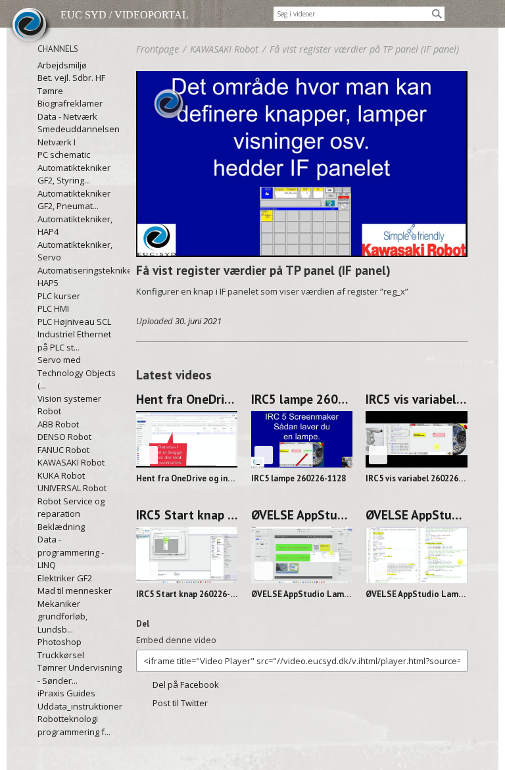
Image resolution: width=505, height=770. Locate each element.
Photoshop (59, 642)
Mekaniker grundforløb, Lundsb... (62, 616)
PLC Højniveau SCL (74, 321)
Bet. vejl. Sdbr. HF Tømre (71, 84)
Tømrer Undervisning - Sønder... (79, 674)
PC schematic (63, 154)
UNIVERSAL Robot (72, 488)
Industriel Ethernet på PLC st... (74, 340)
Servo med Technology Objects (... (76, 372)
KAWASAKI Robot (71, 462)
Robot (49, 411)
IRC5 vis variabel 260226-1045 (417, 399)
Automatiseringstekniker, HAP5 (80, 276)
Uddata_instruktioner (79, 706)
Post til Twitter (180, 703)
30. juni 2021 (198, 321)
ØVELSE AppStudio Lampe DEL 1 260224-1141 (417, 514)
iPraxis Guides (66, 693)
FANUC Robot (63, 450)
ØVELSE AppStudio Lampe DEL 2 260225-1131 (302, 514)
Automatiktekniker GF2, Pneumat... (73, 199)
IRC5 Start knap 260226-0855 (187, 514)
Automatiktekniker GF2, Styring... (73, 174)
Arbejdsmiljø (62, 65)
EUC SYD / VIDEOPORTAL (124, 14)
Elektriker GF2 (64, 578)
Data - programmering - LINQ (70, 552)
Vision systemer (69, 398)
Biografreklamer (70, 103)
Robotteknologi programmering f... (73, 725)
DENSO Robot (64, 437)
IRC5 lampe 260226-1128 (302, 399)
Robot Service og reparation (71, 507)
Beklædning (61, 527)
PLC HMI (53, 308)
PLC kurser (58, 296)
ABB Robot (58, 424)
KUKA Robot (61, 475)
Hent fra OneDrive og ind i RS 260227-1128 (187, 399)
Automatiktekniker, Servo (74, 251)
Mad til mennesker (74, 590)
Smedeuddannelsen (78, 129)
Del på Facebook (186, 684)
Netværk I (56, 142)
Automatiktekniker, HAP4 (74, 225)
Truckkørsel (60, 655)
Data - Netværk (67, 116)
